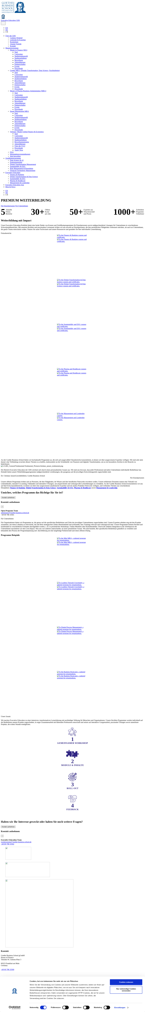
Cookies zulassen (126, 982)
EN (6, 28)
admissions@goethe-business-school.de (15, 513)
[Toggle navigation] (3, 23)
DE (6, 30)
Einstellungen (119, 1007)
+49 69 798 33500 (7, 969)
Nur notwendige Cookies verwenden (126, 990)
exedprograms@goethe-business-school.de (16, 842)
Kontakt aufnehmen (8, 497)
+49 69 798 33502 (7, 844)
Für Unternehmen (21, 206)
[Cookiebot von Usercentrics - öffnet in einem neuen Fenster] (15, 1007)
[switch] (65, 1007)
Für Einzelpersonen (8, 206)
